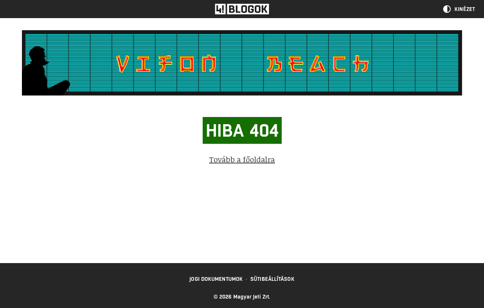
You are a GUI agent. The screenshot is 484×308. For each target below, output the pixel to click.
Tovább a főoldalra (242, 159)
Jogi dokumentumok (216, 279)
